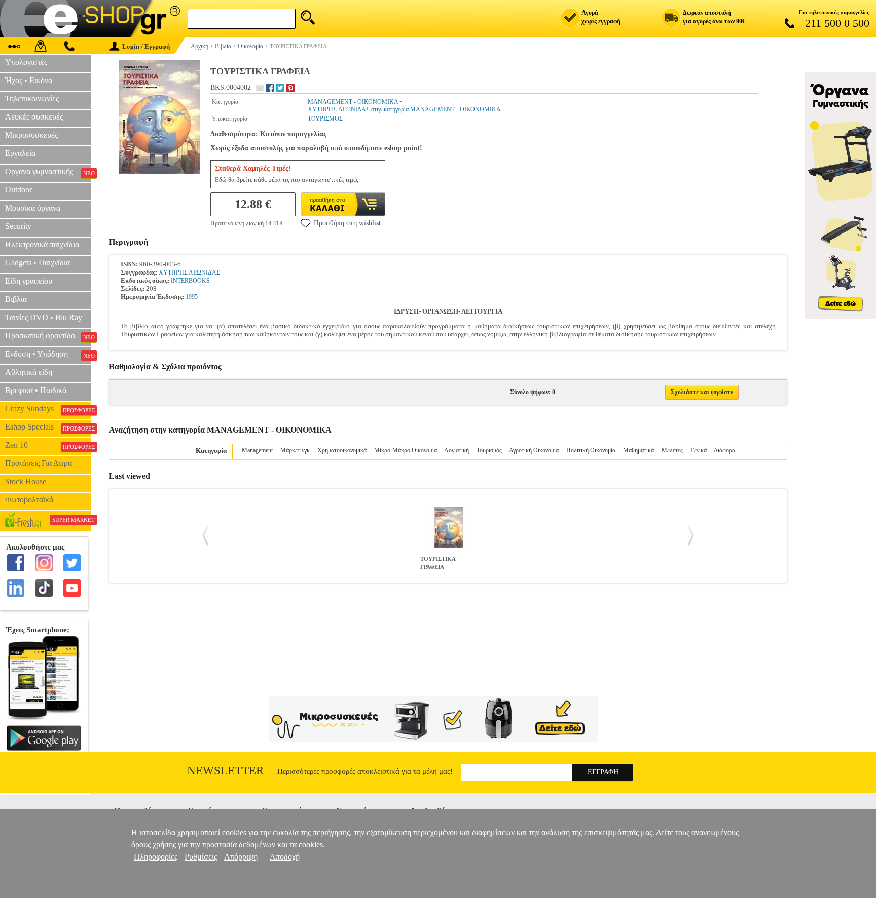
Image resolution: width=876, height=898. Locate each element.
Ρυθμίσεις (201, 856)
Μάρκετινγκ (295, 450)
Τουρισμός (489, 450)
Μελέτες (672, 450)
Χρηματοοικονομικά (342, 450)
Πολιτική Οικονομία (590, 450)
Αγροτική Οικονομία (534, 450)
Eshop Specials (48, 427)
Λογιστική (456, 450)
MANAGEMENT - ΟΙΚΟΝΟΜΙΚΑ (353, 101)
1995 (192, 296)
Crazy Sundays (48, 408)
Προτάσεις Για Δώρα (38, 463)
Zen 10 (48, 445)
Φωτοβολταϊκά (29, 499)
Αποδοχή (285, 856)
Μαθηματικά (638, 450)
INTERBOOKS (190, 280)
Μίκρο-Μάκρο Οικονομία (405, 450)
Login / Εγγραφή (146, 46)
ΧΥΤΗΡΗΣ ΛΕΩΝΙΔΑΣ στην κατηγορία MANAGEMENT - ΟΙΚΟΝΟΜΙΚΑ (404, 109)
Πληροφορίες (155, 856)
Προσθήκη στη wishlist (347, 223)
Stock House (25, 481)
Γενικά (698, 450)
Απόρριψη (241, 856)
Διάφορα (724, 450)
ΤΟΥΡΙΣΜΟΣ (325, 118)
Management (257, 450)
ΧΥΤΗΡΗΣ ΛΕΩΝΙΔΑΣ (189, 272)
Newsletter (225, 770)
